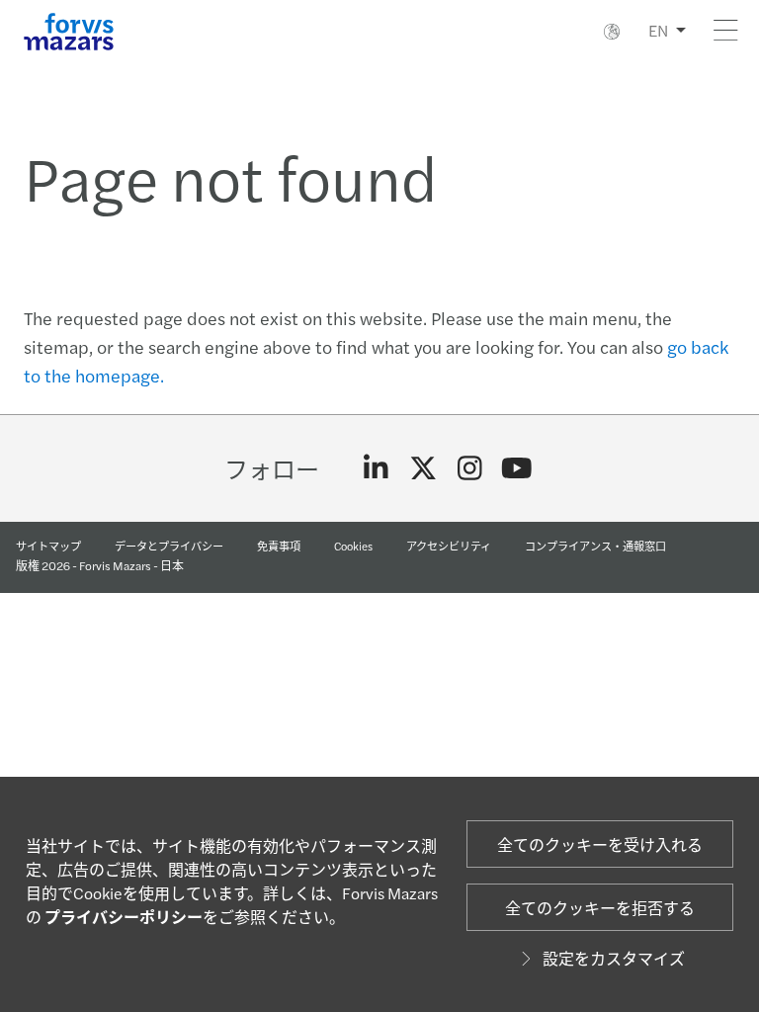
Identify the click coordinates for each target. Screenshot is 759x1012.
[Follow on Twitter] (423, 468)
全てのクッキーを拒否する (600, 907)
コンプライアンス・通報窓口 (595, 545)
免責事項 (278, 545)
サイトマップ (48, 545)
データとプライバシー (169, 545)
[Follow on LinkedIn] (376, 468)
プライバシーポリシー (123, 916)
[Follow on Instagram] (470, 468)
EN (658, 30)
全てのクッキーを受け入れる (600, 844)
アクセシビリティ (448, 545)
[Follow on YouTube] (517, 468)
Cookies (353, 545)
